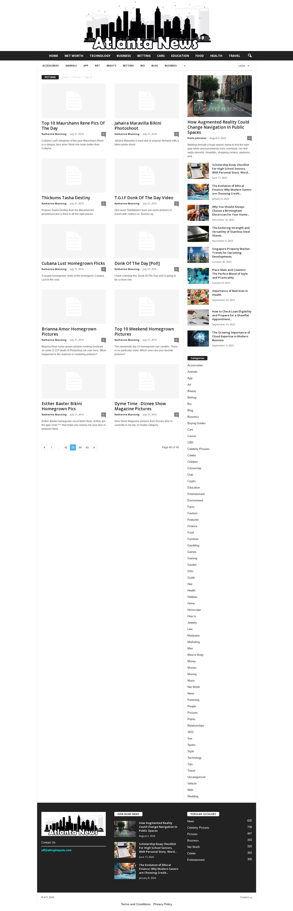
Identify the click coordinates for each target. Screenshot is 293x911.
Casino (191, 436)
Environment (195, 500)
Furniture (192, 539)
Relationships (195, 725)
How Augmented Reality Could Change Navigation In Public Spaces (218, 127)
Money (191, 661)
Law (189, 629)
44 (80, 447)
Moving (191, 674)
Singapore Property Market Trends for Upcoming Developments (231, 252)
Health (216, 56)
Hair (189, 584)
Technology (100, 56)
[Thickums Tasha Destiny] (74, 175)
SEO (190, 732)
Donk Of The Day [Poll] (137, 263)
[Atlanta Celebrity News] (146, 25)
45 (87, 447)
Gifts (190, 571)
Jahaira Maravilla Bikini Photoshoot (138, 125)
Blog (154, 65)
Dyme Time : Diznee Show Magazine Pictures (140, 406)
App (85, 65)
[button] (249, 55)
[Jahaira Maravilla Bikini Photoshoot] (147, 101)
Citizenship (194, 468)
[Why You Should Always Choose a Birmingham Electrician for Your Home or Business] (198, 213)
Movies (191, 667)
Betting (144, 56)
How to (191, 616)
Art (97, 65)
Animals (71, 65)
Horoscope (194, 609)
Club (190, 474)
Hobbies (192, 597)
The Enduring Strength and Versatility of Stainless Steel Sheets (231, 231)
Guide (191, 577)
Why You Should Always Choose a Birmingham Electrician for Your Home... (230, 210)
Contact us (246, 897)
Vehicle (191, 783)
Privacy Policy (162, 904)
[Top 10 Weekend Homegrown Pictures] (147, 307)
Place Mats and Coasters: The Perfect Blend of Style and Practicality (230, 273)
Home (53, 56)
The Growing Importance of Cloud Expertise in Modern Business (231, 336)
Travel (234, 56)
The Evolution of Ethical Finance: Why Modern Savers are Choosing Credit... (231, 189)
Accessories (50, 65)
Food (199, 56)
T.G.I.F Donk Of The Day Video (144, 198)
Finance (192, 526)
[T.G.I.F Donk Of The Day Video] (147, 175)
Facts (191, 506)
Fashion (192, 513)
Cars (161, 56)
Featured (192, 519)
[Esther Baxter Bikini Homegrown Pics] (74, 381)
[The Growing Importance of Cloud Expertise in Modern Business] (198, 338)
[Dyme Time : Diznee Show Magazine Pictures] (147, 381)
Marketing (193, 642)
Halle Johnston (196, 138)
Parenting (193, 699)
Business (124, 56)
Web (190, 790)
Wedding (192, 796)
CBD (190, 442)
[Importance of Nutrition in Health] (198, 297)
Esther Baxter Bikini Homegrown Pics (62, 406)
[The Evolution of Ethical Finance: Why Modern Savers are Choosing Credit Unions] (198, 192)
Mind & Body (195, 654)
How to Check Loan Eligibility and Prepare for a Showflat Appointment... (231, 315)
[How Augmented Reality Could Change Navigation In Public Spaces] (219, 96)
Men (190, 648)
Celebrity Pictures (198, 449)
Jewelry (192, 622)
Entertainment (196, 494)
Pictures (76, 77)
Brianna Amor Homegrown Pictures (69, 331)
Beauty (111, 65)
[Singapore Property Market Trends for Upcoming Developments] (198, 255)
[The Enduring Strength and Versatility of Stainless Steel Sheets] (198, 234)
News (190, 693)
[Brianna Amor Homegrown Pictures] (74, 307)
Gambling (193, 545)
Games (191, 552)
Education (180, 56)
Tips (190, 764)
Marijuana (193, 635)
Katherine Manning (54, 134)
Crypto (191, 481)
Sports (191, 745)
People (191, 706)
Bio (142, 65)
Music (191, 680)
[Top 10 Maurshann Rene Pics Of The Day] (74, 101)
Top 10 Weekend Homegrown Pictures (144, 331)
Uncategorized (196, 777)
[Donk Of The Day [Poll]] (147, 241)
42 (65, 447)
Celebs (191, 455)
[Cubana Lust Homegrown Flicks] (74, 241)
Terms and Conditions (136, 904)
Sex (189, 738)
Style (190, 751)
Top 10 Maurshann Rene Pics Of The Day (73, 125)
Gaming (192, 558)
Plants (191, 719)
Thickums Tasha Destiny (66, 198)
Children (192, 461)
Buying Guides (196, 423)
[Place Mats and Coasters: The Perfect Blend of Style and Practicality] (198, 276)
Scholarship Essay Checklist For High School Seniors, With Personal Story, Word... (231, 168)
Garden (191, 564)
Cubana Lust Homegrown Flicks (73, 263)
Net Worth (74, 56)
